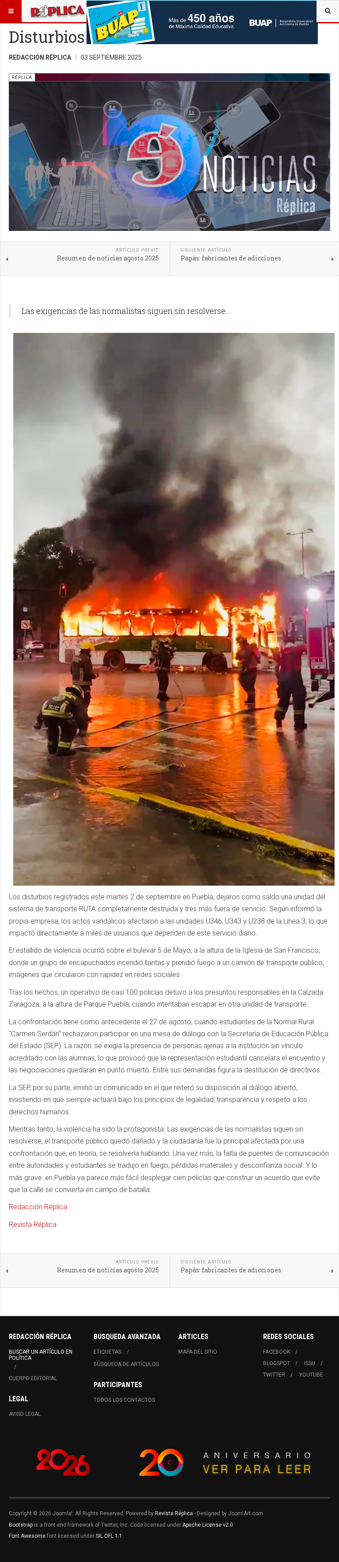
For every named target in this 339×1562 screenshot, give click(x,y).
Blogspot (276, 1363)
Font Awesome (27, 1536)
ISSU (309, 1363)
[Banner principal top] (202, 22)
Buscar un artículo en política (40, 1355)
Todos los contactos (124, 1400)
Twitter (274, 1375)
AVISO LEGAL (25, 1414)
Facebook (276, 1352)
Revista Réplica (32, 1224)
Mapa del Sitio (197, 1352)
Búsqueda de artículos (126, 1364)
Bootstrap (21, 1525)
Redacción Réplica (38, 1207)
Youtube (311, 1375)
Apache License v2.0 (207, 1525)
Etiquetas (107, 1352)
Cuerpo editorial (33, 1378)
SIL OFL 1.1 (109, 1536)
